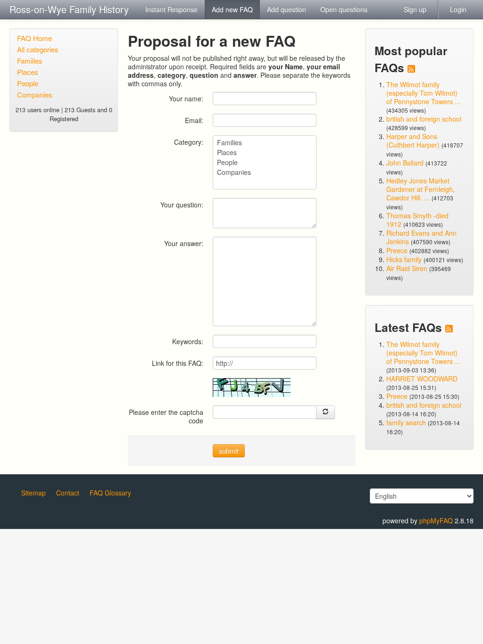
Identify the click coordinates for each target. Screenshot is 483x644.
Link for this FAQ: (177, 362)
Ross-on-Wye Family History (69, 9)
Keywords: (187, 341)
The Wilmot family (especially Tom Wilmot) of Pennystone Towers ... (423, 93)
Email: (194, 120)
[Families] (264, 143)
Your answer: (183, 243)
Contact (67, 492)
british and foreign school (423, 119)
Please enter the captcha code (166, 416)
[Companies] (264, 172)
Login (458, 9)
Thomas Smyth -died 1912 (417, 220)
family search (407, 422)
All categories (37, 49)
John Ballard (405, 162)
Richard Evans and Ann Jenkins (421, 237)
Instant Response (171, 9)
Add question (286, 9)
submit (229, 450)
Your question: (181, 204)
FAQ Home (34, 38)
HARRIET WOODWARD (422, 378)
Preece (397, 250)
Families (29, 61)
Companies (34, 94)
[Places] (264, 152)
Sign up (415, 9)
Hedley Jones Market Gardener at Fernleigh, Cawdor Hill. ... (420, 189)
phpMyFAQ (436, 520)
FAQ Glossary (110, 492)
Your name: (186, 98)
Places (27, 72)
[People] (264, 162)
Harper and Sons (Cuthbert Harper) (413, 140)
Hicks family (405, 259)
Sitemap (33, 492)
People (27, 83)
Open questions (343, 9)
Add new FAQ (232, 9)
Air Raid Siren (406, 268)
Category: (188, 141)
